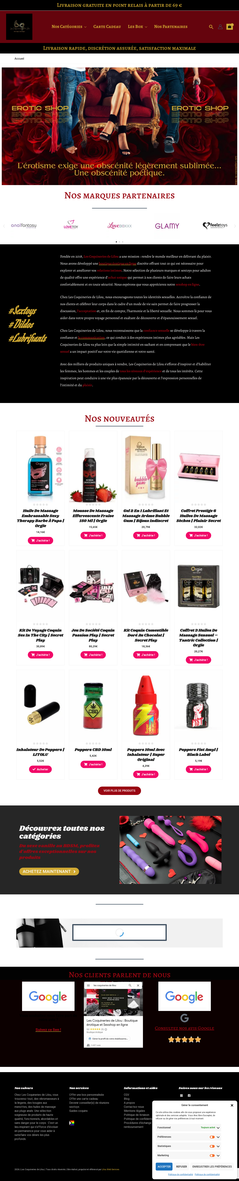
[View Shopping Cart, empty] (229, 27)
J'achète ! (43, 540)
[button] (232, 1105)
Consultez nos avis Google (184, 1028)
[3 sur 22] (184, 1018)
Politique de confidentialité (180, 1174)
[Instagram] (181, 1095)
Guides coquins (78, 1110)
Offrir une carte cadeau (83, 1098)
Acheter (42, 769)
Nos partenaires (171, 27)
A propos (129, 1102)
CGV (126, 1094)
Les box (135, 27)
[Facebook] (189, 1095)
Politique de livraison (136, 1115)
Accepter (164, 1166)
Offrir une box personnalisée (86, 1094)
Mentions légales (134, 1110)
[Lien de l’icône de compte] (220, 26)
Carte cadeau (107, 27)
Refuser (181, 1166)
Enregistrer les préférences (212, 1166)
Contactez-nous (134, 1106)
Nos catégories (67, 27)
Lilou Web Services (110, 1169)
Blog (126, 1098)
